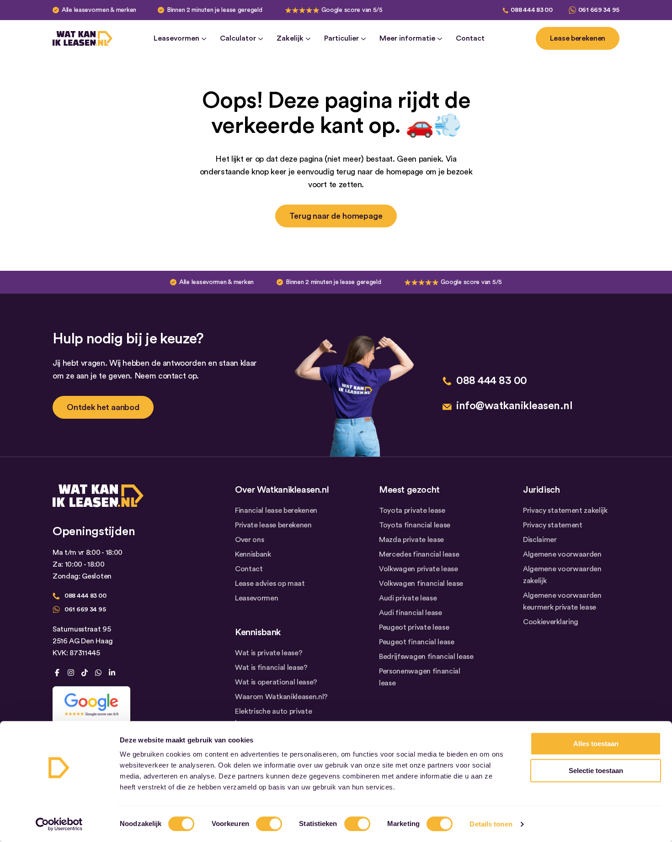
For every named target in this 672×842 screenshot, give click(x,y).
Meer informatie (407, 38)
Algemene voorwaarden (562, 554)
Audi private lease (408, 598)
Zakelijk (290, 38)
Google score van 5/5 (352, 10)
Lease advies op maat (270, 583)
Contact (470, 38)
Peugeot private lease (414, 627)
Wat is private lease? (268, 653)
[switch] (269, 823)
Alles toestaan (596, 743)
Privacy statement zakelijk (565, 510)
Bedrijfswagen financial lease (426, 656)
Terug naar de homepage (335, 216)
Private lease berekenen (273, 525)
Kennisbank (253, 554)
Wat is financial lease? (271, 667)
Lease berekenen (577, 38)
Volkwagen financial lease (421, 583)
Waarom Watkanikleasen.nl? (281, 696)
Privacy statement (552, 525)
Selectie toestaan (596, 770)
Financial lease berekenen (276, 510)
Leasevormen (176, 38)
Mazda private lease (411, 539)
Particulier (341, 38)
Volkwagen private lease (418, 569)
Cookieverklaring (550, 622)
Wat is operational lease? (276, 682)
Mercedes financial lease (419, 554)
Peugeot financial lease (416, 642)
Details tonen (490, 824)
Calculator (238, 38)
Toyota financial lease (414, 525)
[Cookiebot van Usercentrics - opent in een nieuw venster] (59, 824)
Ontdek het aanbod (103, 407)
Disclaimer (540, 539)
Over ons (249, 539)
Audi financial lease (410, 612)
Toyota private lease (412, 510)
